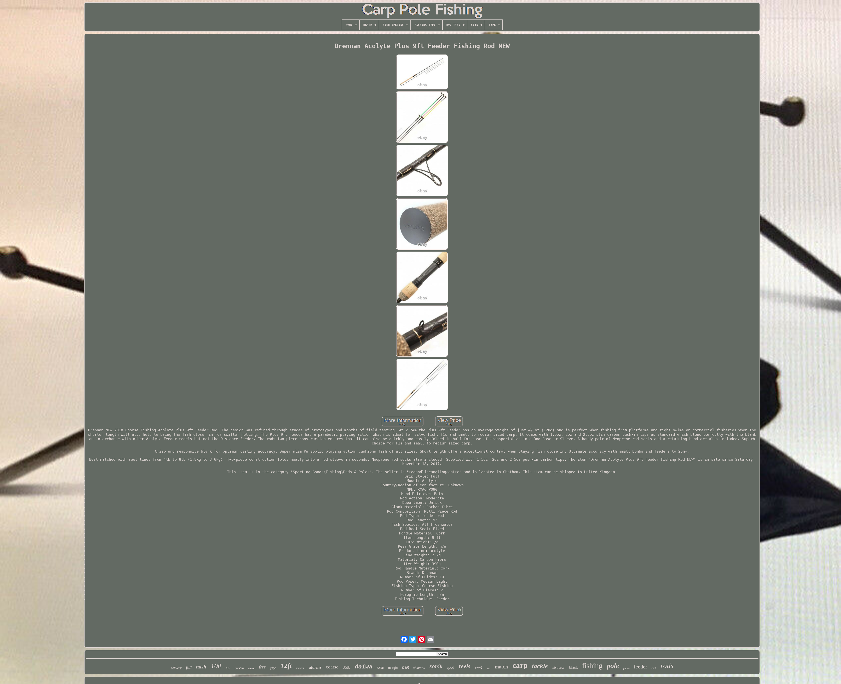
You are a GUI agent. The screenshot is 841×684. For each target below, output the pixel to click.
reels (464, 666)
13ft (228, 668)
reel (479, 668)
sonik (435, 666)
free (262, 667)
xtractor (558, 667)
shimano (419, 668)
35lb (346, 667)
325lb (380, 668)
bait (405, 667)
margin (393, 668)
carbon (251, 668)
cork (654, 668)
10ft (216, 666)
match (501, 667)
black (573, 667)
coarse (332, 667)
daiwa (363, 666)
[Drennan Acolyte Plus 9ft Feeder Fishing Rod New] (422, 72)
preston (239, 668)
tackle (540, 666)
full (189, 667)
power (626, 668)
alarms (315, 667)
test (488, 668)
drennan (300, 668)
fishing (592, 665)
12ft (286, 666)
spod (450, 667)
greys (273, 668)
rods (667, 666)
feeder (640, 667)
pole (613, 666)
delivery (176, 668)
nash (201, 667)
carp (520, 665)
